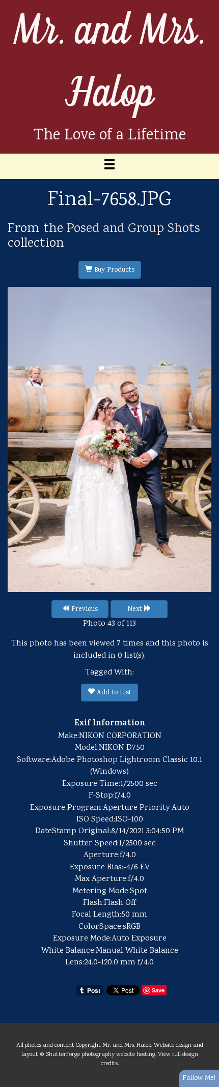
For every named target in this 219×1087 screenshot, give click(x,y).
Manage (205, 5)
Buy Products (113, 270)
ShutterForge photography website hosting (100, 1054)
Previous (83, 609)
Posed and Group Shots (133, 229)
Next (135, 609)
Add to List (113, 693)
